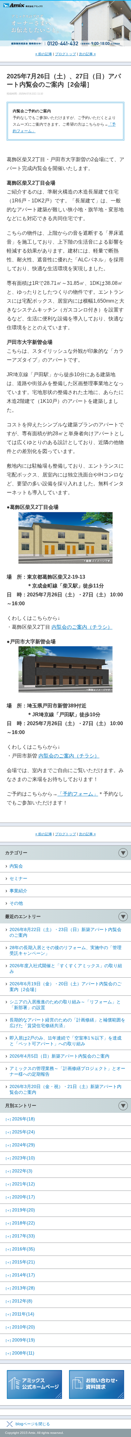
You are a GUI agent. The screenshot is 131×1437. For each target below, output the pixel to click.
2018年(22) (20, 1222)
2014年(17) (20, 1274)
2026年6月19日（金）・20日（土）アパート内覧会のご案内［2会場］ (65, 986)
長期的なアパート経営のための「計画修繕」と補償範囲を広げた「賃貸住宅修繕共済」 (67, 1022)
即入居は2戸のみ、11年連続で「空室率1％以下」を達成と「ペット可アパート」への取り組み (65, 1040)
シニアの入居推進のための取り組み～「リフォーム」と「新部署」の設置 (65, 1004)
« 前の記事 (43, 54)
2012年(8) (19, 1300)
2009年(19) (20, 1339)
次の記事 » (87, 54)
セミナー (18, 878)
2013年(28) (20, 1287)
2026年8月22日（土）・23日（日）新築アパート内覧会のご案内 (65, 932)
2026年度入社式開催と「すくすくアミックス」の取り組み (66, 968)
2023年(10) (20, 1157)
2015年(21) (20, 1261)
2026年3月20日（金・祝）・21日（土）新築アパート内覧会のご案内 (65, 1089)
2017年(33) (20, 1235)
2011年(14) (20, 1313)
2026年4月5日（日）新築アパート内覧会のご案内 (59, 1056)
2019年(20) (20, 1209)
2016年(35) (20, 1248)
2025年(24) (20, 1131)
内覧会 (16, 866)
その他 (16, 903)
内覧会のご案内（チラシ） (82, 627)
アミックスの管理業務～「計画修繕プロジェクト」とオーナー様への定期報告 (67, 1071)
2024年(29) (20, 1144)
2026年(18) (20, 1118)
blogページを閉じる (33, 1424)
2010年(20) (20, 1326)
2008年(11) (20, 1352)
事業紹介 (18, 890)
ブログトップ (65, 54)
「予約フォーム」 (78, 794)
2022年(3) (19, 1170)
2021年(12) (20, 1183)
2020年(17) (20, 1196)
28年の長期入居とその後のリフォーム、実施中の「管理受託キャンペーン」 (65, 950)
